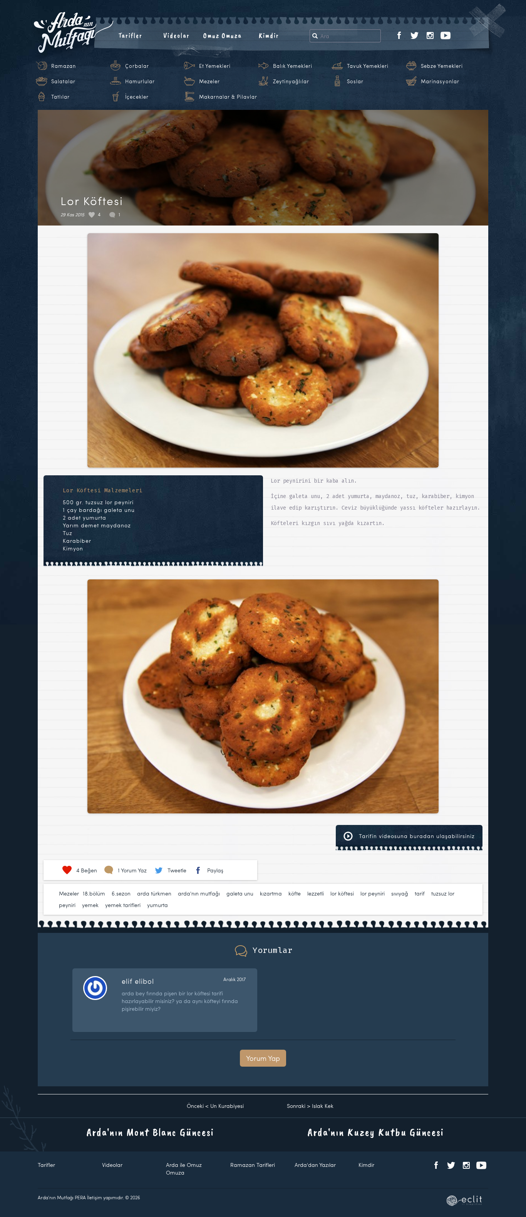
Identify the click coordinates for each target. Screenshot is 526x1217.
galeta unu (239, 893)
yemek (90, 905)
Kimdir (269, 35)
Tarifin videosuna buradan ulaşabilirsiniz (416, 836)
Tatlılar (60, 96)
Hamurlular (140, 81)
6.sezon (121, 893)
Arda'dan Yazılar (315, 1164)
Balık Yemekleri (292, 65)
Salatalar (63, 81)
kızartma (271, 893)
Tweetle (177, 870)
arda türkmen (154, 893)
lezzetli (315, 893)
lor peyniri (372, 893)
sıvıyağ (399, 893)
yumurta (157, 905)
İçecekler (137, 96)
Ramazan (63, 65)
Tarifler (130, 35)
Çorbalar (137, 65)
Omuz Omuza (222, 35)
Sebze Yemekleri (442, 65)
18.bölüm (94, 893)
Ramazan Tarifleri (252, 1164)
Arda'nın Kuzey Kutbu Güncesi (376, 1132)
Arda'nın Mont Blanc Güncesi (150, 1132)
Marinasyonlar (440, 81)
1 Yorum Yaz (132, 870)
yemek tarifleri (123, 905)
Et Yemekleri (215, 65)
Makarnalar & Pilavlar (228, 96)
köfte (294, 893)
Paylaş (215, 870)
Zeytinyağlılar (291, 81)
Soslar (355, 81)
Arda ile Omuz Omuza (184, 1168)
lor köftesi (342, 893)
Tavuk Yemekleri (368, 65)
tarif (420, 893)
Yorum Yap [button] (263, 1058)
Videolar (176, 35)
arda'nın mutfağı (199, 893)
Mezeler (209, 81)
